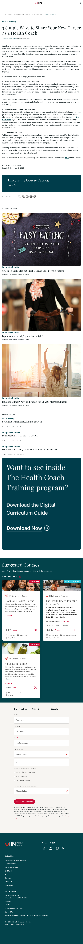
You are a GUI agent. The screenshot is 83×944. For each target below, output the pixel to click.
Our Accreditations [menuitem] (11, 864)
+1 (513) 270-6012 (21, 898)
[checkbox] (41, 776)
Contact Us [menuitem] (9, 912)
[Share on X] (27, 196)
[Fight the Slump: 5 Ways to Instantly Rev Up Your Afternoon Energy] (41, 370)
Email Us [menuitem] (8, 901)
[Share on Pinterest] (34, 196)
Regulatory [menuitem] (9, 885)
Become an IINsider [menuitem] (12, 867)
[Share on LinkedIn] (31, 196)
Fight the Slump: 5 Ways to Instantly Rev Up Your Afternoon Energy (34, 401)
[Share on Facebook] (23, 196)
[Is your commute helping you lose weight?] (41, 305)
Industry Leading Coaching (22, 14)
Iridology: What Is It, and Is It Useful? (20, 435)
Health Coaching (37, 14)
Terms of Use (9, 924)
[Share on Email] (19, 196)
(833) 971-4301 (13, 896)
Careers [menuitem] (8, 878)
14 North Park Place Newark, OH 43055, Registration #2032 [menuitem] (26, 915)
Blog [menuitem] (6, 874)
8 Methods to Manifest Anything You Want (22, 421)
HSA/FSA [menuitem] (8, 882)
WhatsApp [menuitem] (8, 905)
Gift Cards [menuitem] (8, 871)
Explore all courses (10, 576)
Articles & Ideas (7, 14)
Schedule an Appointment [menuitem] (14, 908)
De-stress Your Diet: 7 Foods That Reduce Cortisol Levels (29, 449)
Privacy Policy (20, 924)
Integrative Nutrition (10, 38)
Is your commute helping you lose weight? (22, 336)
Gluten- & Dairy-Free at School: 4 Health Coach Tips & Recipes (33, 270)
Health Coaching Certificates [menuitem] (15, 860)
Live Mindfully (8, 419)
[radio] (41, 772)
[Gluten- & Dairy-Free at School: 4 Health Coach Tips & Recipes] (41, 239)
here (67, 158)
